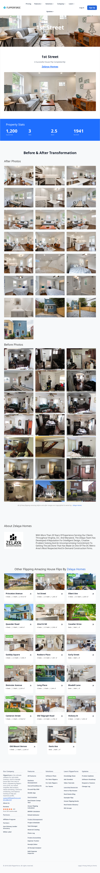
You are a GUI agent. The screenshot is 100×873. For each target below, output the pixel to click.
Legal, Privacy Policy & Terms (87, 866)
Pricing (28, 4)
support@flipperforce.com (12, 798)
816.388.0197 (7, 800)
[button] (38, 4)
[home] (12, 7)
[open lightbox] (18, 175)
